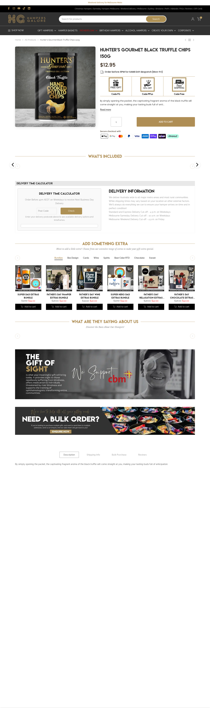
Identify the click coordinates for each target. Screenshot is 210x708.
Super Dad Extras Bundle (28, 296)
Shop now (18, 30)
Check (71, 211)
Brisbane (159, 9)
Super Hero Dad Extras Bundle (120, 296)
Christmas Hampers (83, 9)
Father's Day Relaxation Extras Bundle (151, 296)
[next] (190, 279)
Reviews (188, 9)
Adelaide (174, 9)
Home (18, 40)
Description (69, 455)
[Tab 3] (86, 258)
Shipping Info (93, 455)
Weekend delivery (128, 9)
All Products (30, 40)
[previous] (17, 279)
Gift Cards (198, 9)
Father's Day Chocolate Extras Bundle (181, 296)
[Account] (193, 19)
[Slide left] (17, 166)
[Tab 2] (72, 258)
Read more (105, 109)
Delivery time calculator (35, 183)
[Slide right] (192, 166)
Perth (167, 9)
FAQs (181, 9)
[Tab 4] (96, 258)
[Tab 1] (58, 258)
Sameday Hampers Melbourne (106, 9)
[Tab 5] (106, 258)
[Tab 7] (139, 258)
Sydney (151, 9)
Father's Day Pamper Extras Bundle (59, 296)
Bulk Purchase (119, 455)
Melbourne (142, 9)
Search (156, 19)
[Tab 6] (122, 258)
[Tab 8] (152, 258)
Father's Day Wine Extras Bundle (89, 296)
